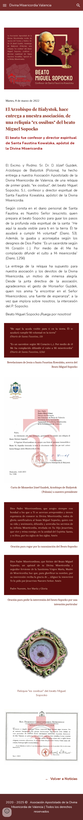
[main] (41, 121)
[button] (4, 5)
